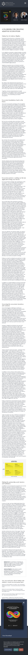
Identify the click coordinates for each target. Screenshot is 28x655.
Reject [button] (21, 649)
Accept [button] (15, 649)
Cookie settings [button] (8, 649)
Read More (6, 646)
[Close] (23, 602)
